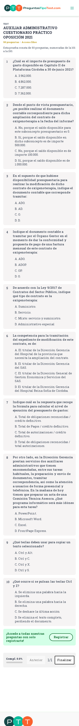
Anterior (36, 660)
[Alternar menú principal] (72, 8)
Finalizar (64, 660)
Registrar (61, 637)
